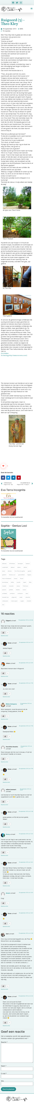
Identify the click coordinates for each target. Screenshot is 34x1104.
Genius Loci (12, 574)
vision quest (14, 601)
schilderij (4, 593)
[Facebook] (13, 2)
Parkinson (25, 586)
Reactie (4, 1042)
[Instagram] (21, 2)
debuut (12, 567)
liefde (12, 582)
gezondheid (21, 574)
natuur (18, 586)
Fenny (8, 834)
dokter (25, 567)
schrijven (12, 593)
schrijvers (20, 593)
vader (20, 597)
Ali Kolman (12, 563)
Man (30, 582)
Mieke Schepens (11, 704)
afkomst (4, 563)
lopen (24, 582)
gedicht (4, 574)
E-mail (4, 1073)
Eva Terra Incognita (20, 571)
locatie (18, 582)
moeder (4, 586)
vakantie (27, 597)
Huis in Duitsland (6, 578)
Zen (3, 604)
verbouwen (5, 601)
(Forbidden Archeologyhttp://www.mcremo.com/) (14, 354)
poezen (4, 589)
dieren (19, 567)
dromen (10, 571)
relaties (18, 589)
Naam (3, 1066)
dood (3, 571)
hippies (29, 574)
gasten (29, 571)
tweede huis (5, 597)
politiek (11, 589)
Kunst (21, 578)
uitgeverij (14, 597)
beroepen (20, 563)
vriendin (29, 601)
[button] (31, 8)
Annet (8, 893)
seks (27, 593)
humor (15, 578)
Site (2, 1081)
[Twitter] (17, 2)
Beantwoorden (4, 635)
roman (24, 589)
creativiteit (5, 567)
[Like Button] (3, 466)
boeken (28, 563)
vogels (22, 601)
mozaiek (11, 586)
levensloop (5, 582)
